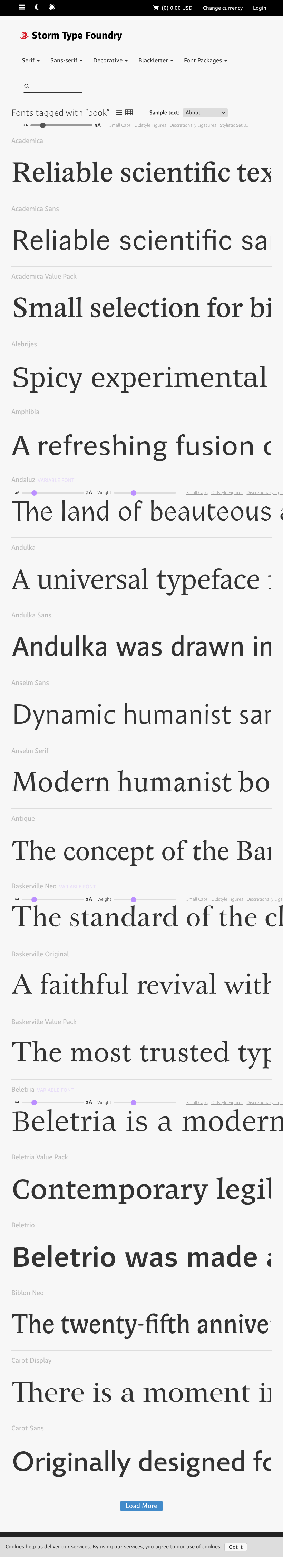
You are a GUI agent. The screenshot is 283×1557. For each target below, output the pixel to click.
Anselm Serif (29, 751)
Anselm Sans (30, 683)
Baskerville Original (40, 954)
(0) (173, 8)
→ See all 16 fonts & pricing (235, 1363)
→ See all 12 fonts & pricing (235, 618)
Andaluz (43, 480)
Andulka (23, 547)
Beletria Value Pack (39, 1157)
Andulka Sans (31, 615)
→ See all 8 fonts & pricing (236, 550)
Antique (23, 818)
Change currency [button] (223, 8)
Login (259, 8)
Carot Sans (27, 1428)
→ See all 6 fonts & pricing (236, 821)
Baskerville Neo (53, 886)
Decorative (108, 61)
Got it (236, 1547)
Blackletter (153, 61)
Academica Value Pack (44, 276)
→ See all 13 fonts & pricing (235, 415)
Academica (27, 141)
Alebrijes (24, 344)
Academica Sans (35, 209)
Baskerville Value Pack (44, 1022)
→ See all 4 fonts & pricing (236, 279)
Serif (29, 61)
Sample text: (164, 112)
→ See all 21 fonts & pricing (235, 1228)
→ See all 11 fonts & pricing (235, 754)
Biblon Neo (27, 1293)
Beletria (42, 1089)
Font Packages (203, 61)
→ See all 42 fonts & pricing (235, 347)
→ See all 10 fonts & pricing (235, 144)
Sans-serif (64, 61)
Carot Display (31, 1360)
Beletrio (23, 1225)
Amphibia (25, 412)
